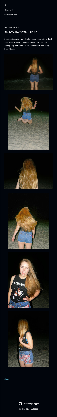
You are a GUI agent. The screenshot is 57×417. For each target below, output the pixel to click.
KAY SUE (9, 9)
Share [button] (6, 379)
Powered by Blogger (31, 404)
